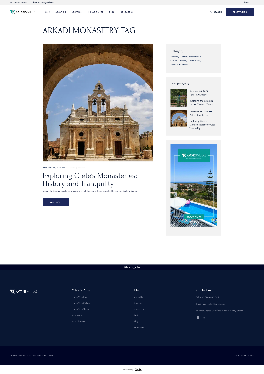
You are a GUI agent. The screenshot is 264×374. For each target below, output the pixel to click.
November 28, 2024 (52, 167)
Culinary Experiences (76, 167)
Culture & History (178, 61)
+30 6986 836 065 (18, 2)
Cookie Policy (247, 355)
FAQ (136, 315)
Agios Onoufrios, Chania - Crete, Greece (224, 310)
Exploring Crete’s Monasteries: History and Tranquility (90, 179)
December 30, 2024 (198, 91)
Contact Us (139, 309)
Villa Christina (78, 321)
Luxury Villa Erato (80, 297)
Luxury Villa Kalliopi (81, 303)
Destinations (194, 61)
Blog (136, 321)
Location (138, 303)
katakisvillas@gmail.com (43, 2)
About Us (138, 297)
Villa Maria (77, 315)
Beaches (174, 57)
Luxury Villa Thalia (80, 309)
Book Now (139, 327)
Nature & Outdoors (179, 65)
